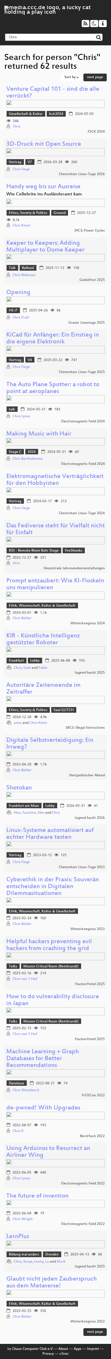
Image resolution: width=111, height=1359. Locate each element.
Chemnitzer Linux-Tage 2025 (82, 372)
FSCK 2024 (96, 132)
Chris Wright (23, 1219)
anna (18, 723)
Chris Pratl (21, 318)
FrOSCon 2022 (93, 1095)
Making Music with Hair (38, 434)
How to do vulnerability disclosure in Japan (52, 1000)
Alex (41, 813)
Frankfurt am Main (24, 806)
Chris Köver (22, 226)
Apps (77, 1349)
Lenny (39, 1262)
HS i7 (13, 311)
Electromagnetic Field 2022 (83, 1184)
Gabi (27, 668)
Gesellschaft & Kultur (26, 114)
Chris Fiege (21, 169)
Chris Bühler (22, 618)
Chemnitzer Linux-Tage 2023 (82, 867)
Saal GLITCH (64, 710)
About (63, 1349)
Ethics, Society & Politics (28, 213)
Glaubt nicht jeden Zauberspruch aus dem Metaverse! (51, 1283)
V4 (30, 360)
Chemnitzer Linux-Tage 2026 (82, 174)
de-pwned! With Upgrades (43, 1108)
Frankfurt (16, 661)
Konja (27, 1262)
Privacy (48, 1354)
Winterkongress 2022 (87, 1322)
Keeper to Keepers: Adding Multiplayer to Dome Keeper (45, 247)
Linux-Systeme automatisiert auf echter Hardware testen (50, 834)
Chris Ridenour (24, 275)
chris (16, 563)
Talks (13, 967)
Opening (18, 292)
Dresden (52, 1255)
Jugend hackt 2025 (90, 673)
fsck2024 (56, 114)
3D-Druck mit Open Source (43, 144)
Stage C (15, 452)
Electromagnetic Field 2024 (83, 422)
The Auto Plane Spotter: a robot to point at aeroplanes (52, 388)
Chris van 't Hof (25, 979)
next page (95, 77)
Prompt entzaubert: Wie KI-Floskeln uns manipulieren (55, 585)
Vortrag (15, 162)
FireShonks (73, 551)
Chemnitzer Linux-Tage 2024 (82, 513)
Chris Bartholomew (28, 459)
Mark (61, 1262)
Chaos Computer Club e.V (32, 1349)
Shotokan (19, 788)
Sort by (70, 77)
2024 (32, 452)
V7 (30, 162)
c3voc (64, 1354)
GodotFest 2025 (92, 280)
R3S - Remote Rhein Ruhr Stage (34, 551)
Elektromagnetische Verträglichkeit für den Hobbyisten (55, 480)
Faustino (29, 813)
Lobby (35, 661)
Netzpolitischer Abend (87, 775)
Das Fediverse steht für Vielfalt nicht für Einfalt (55, 529)
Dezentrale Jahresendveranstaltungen (74, 568)
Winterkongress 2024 (87, 623)
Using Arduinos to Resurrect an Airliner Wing (48, 1152)
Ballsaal (28, 268)
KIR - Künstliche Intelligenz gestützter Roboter (43, 640)
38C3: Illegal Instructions (85, 728)
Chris (16, 127)
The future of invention (37, 1196)
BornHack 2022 (92, 1136)
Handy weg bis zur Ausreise (43, 187)
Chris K (18, 1131)
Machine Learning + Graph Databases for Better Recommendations (42, 1058)
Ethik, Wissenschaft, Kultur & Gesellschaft (42, 606)
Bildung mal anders (24, 1255)
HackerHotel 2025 (90, 984)
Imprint (93, 1349)
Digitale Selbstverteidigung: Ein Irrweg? (49, 744)
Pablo (42, 668)
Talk (12, 268)
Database (16, 1083)
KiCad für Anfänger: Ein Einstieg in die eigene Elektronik (52, 339)
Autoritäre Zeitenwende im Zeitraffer (43, 689)
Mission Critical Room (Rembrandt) (51, 967)
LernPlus (17, 1236)
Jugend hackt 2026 (90, 818)
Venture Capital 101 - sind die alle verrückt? (52, 93)
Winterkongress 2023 (87, 929)
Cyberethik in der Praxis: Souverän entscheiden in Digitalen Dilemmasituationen (52, 886)
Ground (59, 213)
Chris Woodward (26, 1090)
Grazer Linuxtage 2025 (86, 323)
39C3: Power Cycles (89, 231)
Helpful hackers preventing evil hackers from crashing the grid (49, 945)
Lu (47, 1262)
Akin (17, 813)
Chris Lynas (21, 416)
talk (12, 410)
